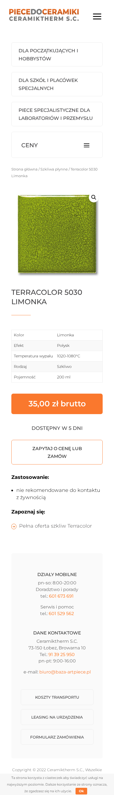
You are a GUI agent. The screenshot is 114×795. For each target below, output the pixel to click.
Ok (81, 791)
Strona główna (24, 169)
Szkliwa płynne (54, 169)
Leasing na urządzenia (57, 717)
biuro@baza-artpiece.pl (65, 672)
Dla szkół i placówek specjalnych (48, 84)
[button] (94, 197)
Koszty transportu (57, 697)
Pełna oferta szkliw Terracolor (55, 526)
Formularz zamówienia (57, 737)
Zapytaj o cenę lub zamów (57, 452)
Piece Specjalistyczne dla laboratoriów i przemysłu (56, 114)
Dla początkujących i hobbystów (48, 54)
